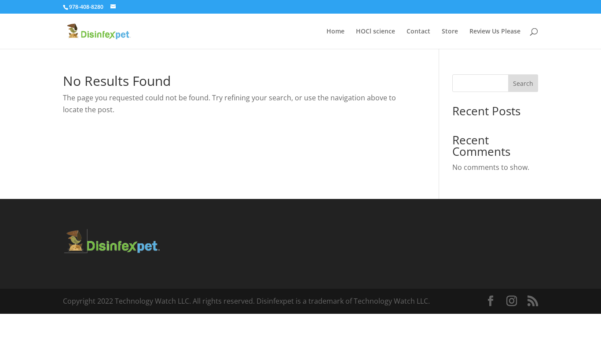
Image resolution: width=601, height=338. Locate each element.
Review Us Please (494, 31)
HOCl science (375, 31)
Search (523, 83)
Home (335, 31)
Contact (418, 31)
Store (450, 31)
